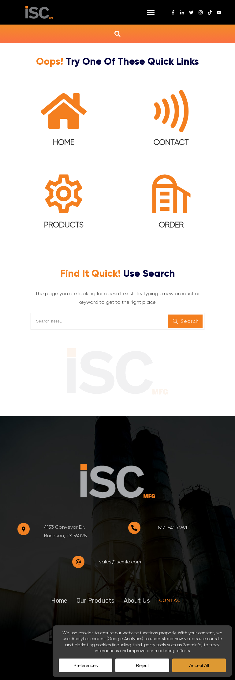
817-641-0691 (172, 528)
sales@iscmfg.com (120, 562)
